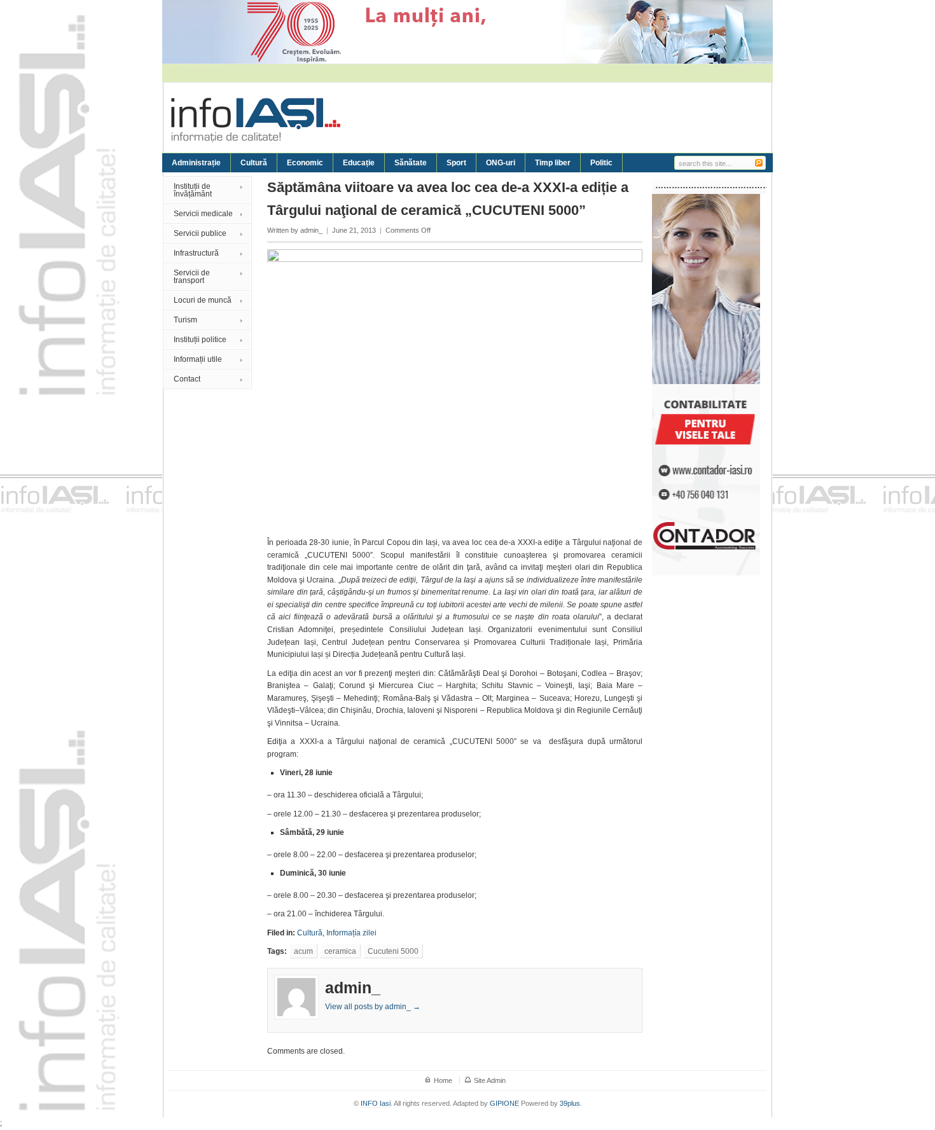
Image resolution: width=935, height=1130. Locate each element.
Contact (187, 379)
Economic (305, 162)
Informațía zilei (351, 932)
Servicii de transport (192, 276)
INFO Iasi (376, 1103)
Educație (359, 162)
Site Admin (490, 1080)
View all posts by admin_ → (372, 1006)
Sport (456, 162)
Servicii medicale (203, 213)
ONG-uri (500, 162)
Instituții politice (200, 339)
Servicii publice (200, 233)
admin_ (311, 230)
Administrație (196, 162)
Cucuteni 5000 (393, 951)
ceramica (340, 951)
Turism (185, 319)
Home (443, 1080)
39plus (570, 1103)
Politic (601, 162)
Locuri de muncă (203, 300)
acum (303, 951)
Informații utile (198, 359)
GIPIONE (504, 1103)
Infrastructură (196, 253)
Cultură (253, 162)
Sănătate (410, 162)
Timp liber (553, 162)
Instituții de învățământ (193, 190)
